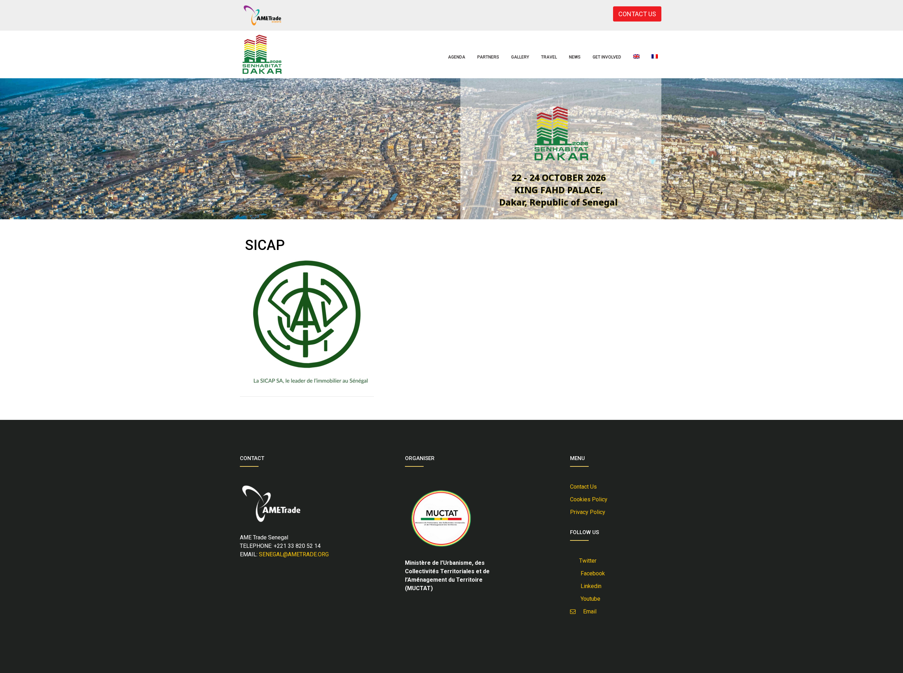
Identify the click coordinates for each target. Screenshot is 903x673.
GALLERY (520, 57)
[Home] (262, 54)
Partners (488, 57)
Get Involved (607, 57)
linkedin (589, 586)
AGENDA (456, 57)
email (587, 611)
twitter (587, 560)
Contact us (583, 486)
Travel (549, 57)
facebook (591, 573)
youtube (589, 598)
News (575, 57)
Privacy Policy (587, 512)
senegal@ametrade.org (294, 554)
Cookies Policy (588, 499)
